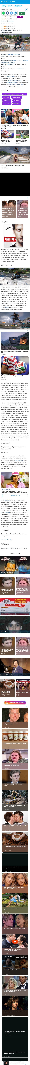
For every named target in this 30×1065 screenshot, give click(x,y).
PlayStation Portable (9, 62)
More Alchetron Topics (7, 540)
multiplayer (17, 54)
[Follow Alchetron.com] (15, 704)
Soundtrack (6, 103)
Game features (16, 97)
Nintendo (16, 87)
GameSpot (7, 500)
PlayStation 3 (13, 60)
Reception (16, 100)
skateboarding (10, 76)
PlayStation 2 (11, 80)
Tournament (6, 100)
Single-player (10, 54)
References (16, 103)
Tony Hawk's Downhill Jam (16, 84)
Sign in (22, 13)
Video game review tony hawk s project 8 (14, 94)
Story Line (6, 97)
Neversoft (10, 64)
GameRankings (19, 460)
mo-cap (7, 307)
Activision (11, 21)
